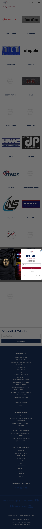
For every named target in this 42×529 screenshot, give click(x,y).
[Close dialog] (41, 250)
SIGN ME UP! (31, 268)
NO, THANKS (31, 271)
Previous (3, 527)
